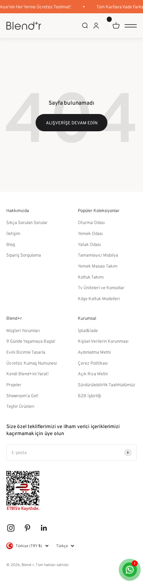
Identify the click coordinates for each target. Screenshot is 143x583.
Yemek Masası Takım (97, 266)
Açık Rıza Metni (93, 373)
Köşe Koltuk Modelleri (99, 298)
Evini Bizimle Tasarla (25, 352)
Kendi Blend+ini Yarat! (27, 373)
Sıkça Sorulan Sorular (27, 222)
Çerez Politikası (93, 363)
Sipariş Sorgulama (23, 255)
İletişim (13, 233)
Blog (10, 244)
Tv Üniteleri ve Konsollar (101, 287)
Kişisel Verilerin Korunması (103, 341)
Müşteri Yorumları (23, 330)
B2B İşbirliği (89, 395)
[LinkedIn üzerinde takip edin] (44, 528)
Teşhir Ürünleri (20, 406)
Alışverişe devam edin (71, 122)
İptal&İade (88, 330)
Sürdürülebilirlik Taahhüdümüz (106, 384)
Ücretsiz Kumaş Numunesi (31, 363)
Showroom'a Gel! (22, 395)
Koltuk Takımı (91, 277)
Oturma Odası (91, 222)
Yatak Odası (89, 244)
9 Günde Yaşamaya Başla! (31, 341)
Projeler (13, 384)
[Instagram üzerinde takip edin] (10, 528)
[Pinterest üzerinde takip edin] (27, 528)
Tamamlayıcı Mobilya (98, 255)
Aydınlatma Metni (94, 352)
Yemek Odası (90, 233)
